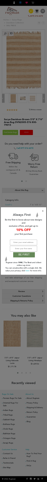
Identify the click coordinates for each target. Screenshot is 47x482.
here (28, 271)
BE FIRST (24, 255)
